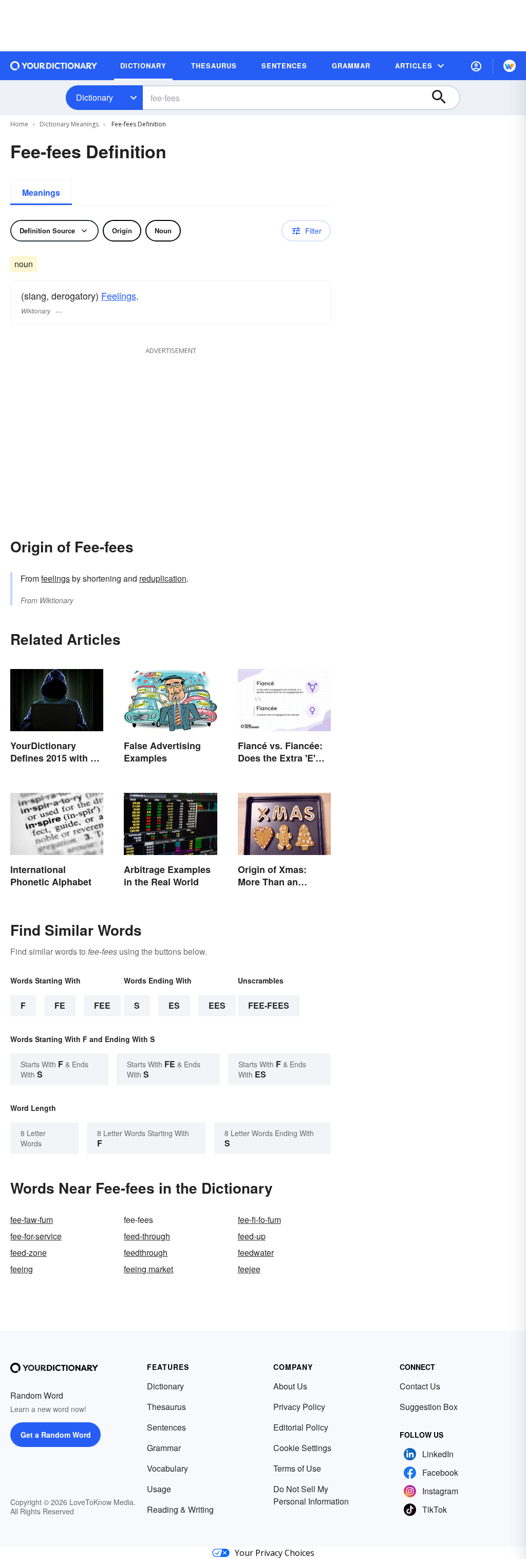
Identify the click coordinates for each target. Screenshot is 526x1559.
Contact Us (420, 1386)
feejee (249, 1269)
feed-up (252, 1236)
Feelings (118, 295)
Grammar (164, 1448)
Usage (159, 1489)
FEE (102, 1005)
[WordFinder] (509, 65)
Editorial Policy (300, 1427)
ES (174, 1005)
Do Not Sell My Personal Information (311, 1495)
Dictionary (94, 97)
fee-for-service (36, 1236)
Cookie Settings (302, 1448)
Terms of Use (297, 1468)
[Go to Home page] (54, 65)
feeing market (148, 1269)
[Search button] (443, 97)
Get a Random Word (56, 1435)
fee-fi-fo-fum (259, 1220)
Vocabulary (167, 1468)
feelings (55, 578)
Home (19, 124)
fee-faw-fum (31, 1220)
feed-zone (28, 1252)
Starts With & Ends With (54, 1069)
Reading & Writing (180, 1509)
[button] (476, 66)
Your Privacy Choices (274, 1552)
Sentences (166, 1427)
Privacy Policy (299, 1407)
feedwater (256, 1252)
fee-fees (268, 1005)
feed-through (147, 1236)
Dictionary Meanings (69, 124)
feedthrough (145, 1252)
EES (217, 1005)
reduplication (162, 578)
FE (59, 1005)
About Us (290, 1386)
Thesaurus (166, 1407)
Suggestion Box (429, 1407)
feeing (21, 1269)
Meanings (41, 192)
